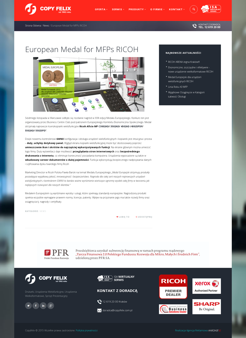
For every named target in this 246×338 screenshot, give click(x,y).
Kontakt (176, 9)
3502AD (114, 126)
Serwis (117, 9)
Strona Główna (33, 25)
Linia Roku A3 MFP (178, 86)
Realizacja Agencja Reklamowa (191, 330)
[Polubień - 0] (117, 216)
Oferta (100, 9)
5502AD (29, 130)
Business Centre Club (58, 122)
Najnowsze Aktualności (183, 52)
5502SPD (40, 130)
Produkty (136, 9)
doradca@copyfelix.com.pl (117, 310)
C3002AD (104, 126)
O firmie (156, 9)
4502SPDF (136, 126)
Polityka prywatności (87, 330)
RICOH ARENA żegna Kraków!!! (184, 61)
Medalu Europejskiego (118, 118)
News (46, 25)
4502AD (125, 126)
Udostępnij (145, 216)
